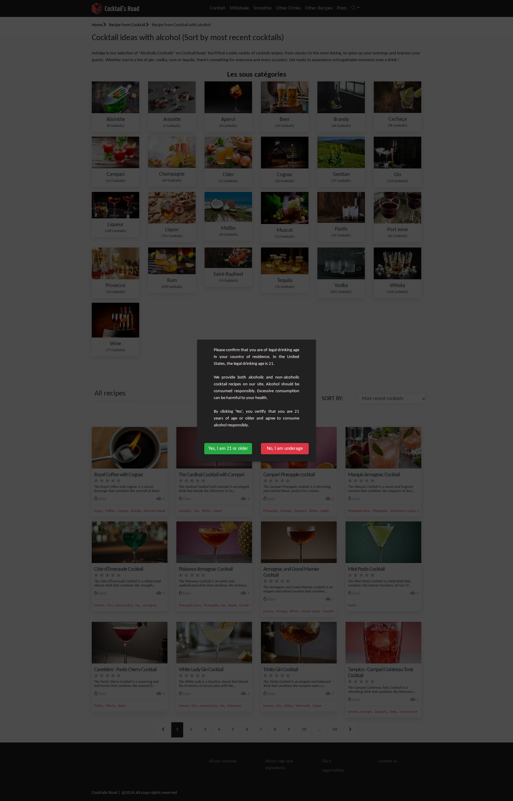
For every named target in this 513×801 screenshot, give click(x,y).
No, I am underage (285, 448)
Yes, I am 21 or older (228, 448)
